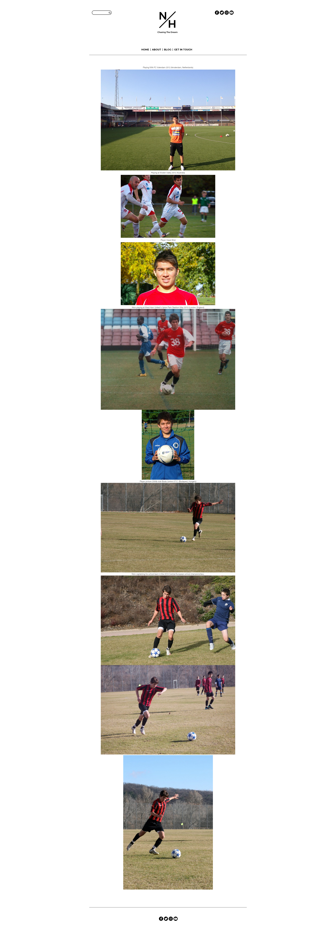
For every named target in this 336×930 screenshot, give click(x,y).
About (156, 49)
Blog (167, 49)
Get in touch (183, 49)
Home (145, 49)
